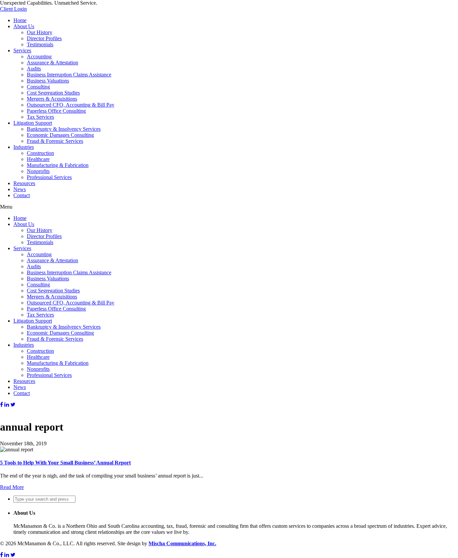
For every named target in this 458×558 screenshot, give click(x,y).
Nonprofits (38, 171)
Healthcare (38, 159)
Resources (24, 183)
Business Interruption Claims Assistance (69, 74)
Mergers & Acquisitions (52, 99)
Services (22, 50)
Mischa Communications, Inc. (182, 543)
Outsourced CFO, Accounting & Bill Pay (70, 105)
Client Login (13, 9)
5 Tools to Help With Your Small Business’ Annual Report (65, 462)
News (19, 189)
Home (19, 20)
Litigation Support (32, 123)
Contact (21, 195)
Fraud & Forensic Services (55, 141)
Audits (34, 68)
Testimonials (40, 44)
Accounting (39, 56)
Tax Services (40, 117)
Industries (23, 147)
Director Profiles (44, 38)
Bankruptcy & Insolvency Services (64, 129)
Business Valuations (48, 80)
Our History (39, 32)
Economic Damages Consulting (60, 135)
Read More (12, 487)
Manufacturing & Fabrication (58, 165)
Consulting (38, 87)
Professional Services (49, 177)
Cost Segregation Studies (53, 93)
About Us (23, 26)
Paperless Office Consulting (56, 111)
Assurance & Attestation (52, 62)
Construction (40, 153)
